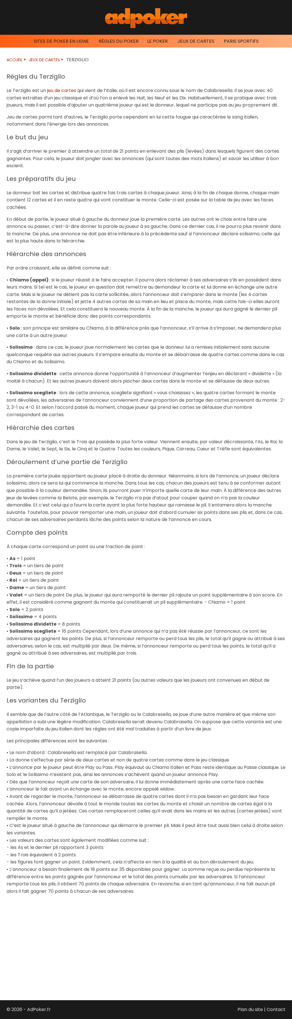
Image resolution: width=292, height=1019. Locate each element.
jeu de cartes (61, 90)
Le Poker (157, 41)
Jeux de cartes (44, 60)
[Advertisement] (146, 943)
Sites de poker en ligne (61, 41)
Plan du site (250, 1009)
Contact (276, 1009)
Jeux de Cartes (195, 41)
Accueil (15, 60)
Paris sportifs (241, 41)
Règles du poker (119, 41)
